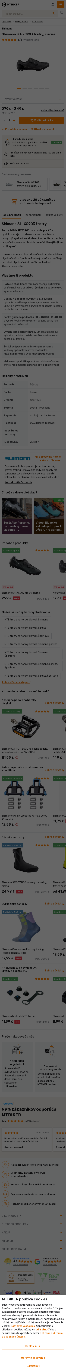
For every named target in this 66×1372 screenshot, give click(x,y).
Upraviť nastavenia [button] (33, 1357)
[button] (42, 1329)
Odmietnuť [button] (33, 1366)
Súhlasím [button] (33, 1346)
